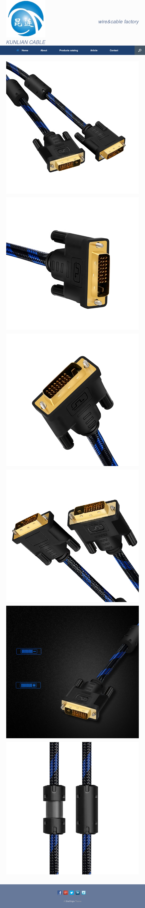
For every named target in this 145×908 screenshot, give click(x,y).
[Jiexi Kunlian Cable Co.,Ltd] (25, 18)
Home (25, 50)
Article (93, 50)
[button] (140, 50)
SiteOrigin (70, 901)
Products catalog (68, 50)
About (43, 50)
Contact (114, 50)
